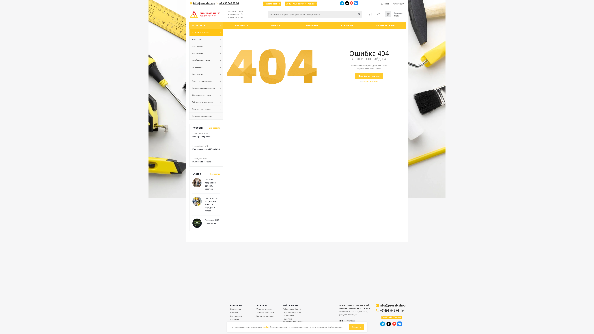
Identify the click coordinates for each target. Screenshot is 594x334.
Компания (236, 305)
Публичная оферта (292, 309)
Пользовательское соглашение (292, 313)
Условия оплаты (264, 309)
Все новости (214, 128)
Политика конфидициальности (293, 320)
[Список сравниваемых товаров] (370, 15)
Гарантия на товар (265, 316)
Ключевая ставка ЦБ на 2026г (206, 149)
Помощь (261, 305)
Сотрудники (236, 316)
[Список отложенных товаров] (378, 15)
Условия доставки (265, 312)
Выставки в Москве (201, 162)
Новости (234, 312)
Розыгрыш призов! (201, 137)
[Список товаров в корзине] (394, 16)
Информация (290, 305)
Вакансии (234, 320)
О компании (235, 309)
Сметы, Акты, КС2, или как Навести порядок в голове (211, 204)
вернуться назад (371, 81)
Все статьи (215, 174)
